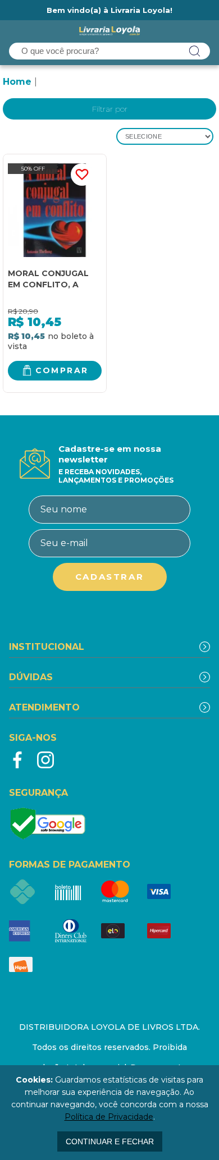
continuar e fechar (110, 1141)
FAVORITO (82, 174)
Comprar (62, 370)
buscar (195, 51)
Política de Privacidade (109, 1117)
